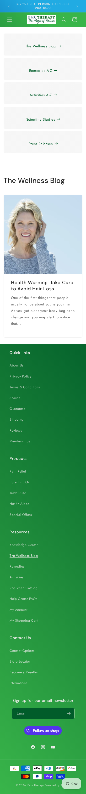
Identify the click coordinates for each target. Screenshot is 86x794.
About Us (17, 365)
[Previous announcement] (9, 6)
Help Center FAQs (24, 598)
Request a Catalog (24, 588)
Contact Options (22, 650)
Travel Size (18, 492)
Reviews (16, 430)
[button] (9, 19)
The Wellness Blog (40, 46)
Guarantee (17, 408)
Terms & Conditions (25, 387)
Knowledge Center (24, 544)
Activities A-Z (41, 95)
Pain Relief (18, 471)
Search (15, 397)
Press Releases (41, 143)
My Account (18, 609)
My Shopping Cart (24, 620)
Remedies (17, 566)
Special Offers (21, 514)
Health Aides (19, 503)
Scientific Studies (40, 119)
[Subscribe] (69, 713)
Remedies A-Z (40, 70)
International (19, 683)
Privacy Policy (20, 376)
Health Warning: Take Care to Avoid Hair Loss (42, 285)
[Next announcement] (77, 6)
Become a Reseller (24, 672)
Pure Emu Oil (20, 482)
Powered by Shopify (57, 785)
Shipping (17, 419)
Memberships (20, 441)
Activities (17, 577)
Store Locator (20, 661)
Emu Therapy (35, 785)
